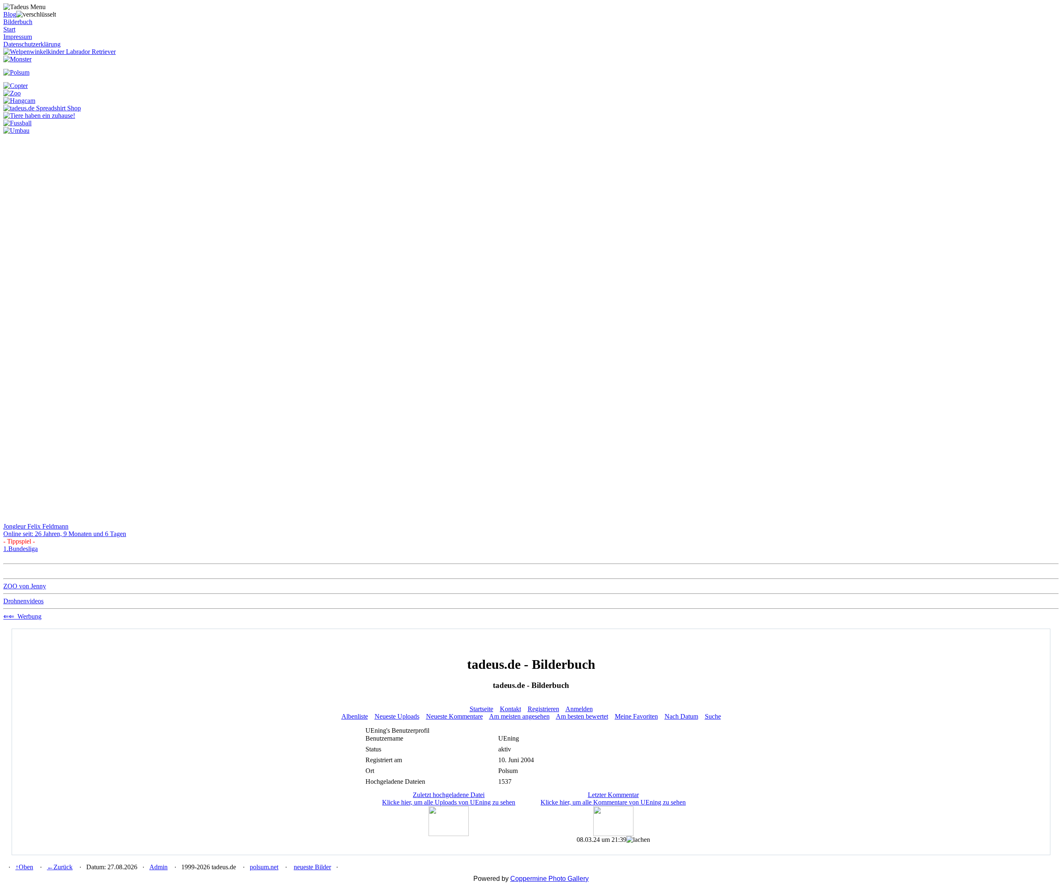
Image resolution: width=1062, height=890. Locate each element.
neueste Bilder (312, 866)
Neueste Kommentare (454, 716)
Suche (713, 716)
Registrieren (543, 708)
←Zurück (60, 866)
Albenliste (354, 716)
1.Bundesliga (20, 548)
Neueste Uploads (397, 716)
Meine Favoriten (636, 716)
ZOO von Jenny (24, 586)
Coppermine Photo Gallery (549, 878)
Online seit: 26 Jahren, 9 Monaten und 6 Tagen (64, 533)
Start (9, 29)
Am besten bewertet (582, 716)
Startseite (481, 708)
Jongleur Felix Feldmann (35, 526)
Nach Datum (681, 716)
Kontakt (510, 708)
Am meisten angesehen (519, 716)
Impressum (17, 36)
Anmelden (579, 708)
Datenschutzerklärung (32, 44)
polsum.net (264, 866)
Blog (9, 14)
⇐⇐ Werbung (22, 616)
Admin (158, 866)
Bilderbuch (17, 21)
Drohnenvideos (23, 601)
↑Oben (24, 866)
